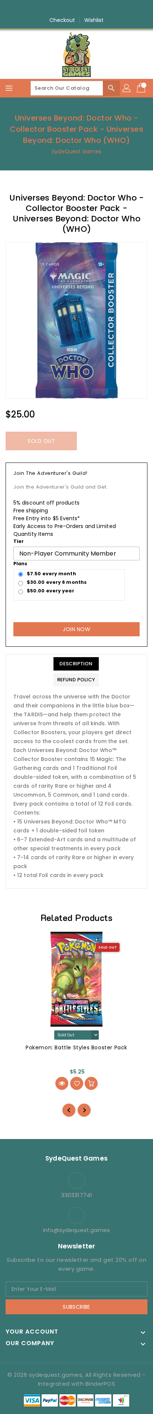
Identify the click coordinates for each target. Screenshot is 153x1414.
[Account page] (127, 88)
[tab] (76, 664)
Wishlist (94, 20)
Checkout (62, 20)
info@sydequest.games (76, 1230)
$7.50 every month (51, 573)
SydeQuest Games (76, 151)
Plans (20, 563)
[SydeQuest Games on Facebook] (55, 8)
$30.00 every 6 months (57, 582)
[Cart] (141, 88)
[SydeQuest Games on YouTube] (83, 8)
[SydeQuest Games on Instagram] (69, 8)
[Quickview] (61, 1083)
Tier (18, 541)
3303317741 (76, 1195)
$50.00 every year (50, 591)
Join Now (76, 629)
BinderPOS (100, 1384)
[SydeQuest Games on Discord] (97, 8)
